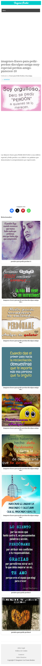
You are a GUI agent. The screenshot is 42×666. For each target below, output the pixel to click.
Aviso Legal (21, 648)
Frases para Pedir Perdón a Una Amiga (20, 76)
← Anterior (6, 79)
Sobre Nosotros (21, 657)
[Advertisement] (21, 34)
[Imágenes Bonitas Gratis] (21, 4)
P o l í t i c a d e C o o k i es (21, 651)
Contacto (21, 654)
